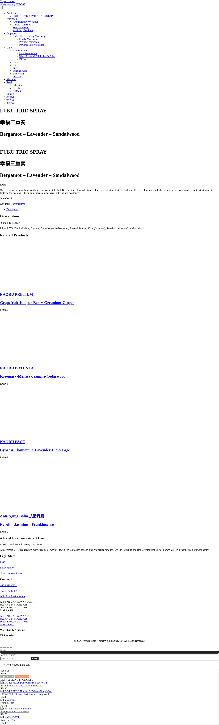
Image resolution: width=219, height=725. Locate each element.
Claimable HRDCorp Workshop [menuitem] (29, 36)
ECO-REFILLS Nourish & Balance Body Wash (25, 694)
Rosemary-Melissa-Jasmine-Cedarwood (32, 376)
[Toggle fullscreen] (4, 647)
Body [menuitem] (15, 62)
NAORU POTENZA (17, 368)
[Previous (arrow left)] (1, 650)
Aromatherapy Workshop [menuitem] (25, 21)
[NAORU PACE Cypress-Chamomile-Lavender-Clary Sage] (24, 435)
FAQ (2, 562)
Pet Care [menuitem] (17, 76)
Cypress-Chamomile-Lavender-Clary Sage (35, 450)
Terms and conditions (11, 573)
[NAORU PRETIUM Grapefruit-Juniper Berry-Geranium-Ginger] (24, 287)
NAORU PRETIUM (16, 294)
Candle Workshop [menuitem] (22, 24)
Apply (34, 658)
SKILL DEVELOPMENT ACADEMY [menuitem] (33, 16)
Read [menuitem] (9, 82)
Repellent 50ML (8, 720)
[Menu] (1, 7)
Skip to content (7, 1)
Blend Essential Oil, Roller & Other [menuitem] (37, 56)
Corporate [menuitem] (11, 33)
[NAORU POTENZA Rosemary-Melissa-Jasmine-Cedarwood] (24, 361)
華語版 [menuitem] (10, 99)
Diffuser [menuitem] (23, 59)
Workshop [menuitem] (11, 18)
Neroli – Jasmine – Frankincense (27, 524)
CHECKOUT (22, 676)
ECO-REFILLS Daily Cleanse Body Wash (22, 685)
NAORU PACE (12, 442)
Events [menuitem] (16, 88)
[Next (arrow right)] (4, 650)
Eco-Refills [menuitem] (18, 73)
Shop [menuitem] (9, 47)
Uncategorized (18, 203)
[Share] (7, 647)
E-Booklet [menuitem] (18, 91)
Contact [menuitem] (10, 93)
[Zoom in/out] (1, 647)
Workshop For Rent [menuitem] (23, 30)
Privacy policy (7, 567)
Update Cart (7, 677)
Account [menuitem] (10, 96)
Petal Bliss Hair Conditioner (14, 711)
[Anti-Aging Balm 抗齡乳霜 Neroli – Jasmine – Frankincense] (24, 508)
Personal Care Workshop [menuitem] (31, 44)
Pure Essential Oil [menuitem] (28, 53)
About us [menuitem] (11, 79)
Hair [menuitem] (15, 65)
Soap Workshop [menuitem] (21, 27)
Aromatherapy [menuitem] (20, 50)
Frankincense (7, 702)
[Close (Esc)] (11, 647)
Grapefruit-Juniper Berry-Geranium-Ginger (37, 303)
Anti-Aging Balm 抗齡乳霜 (22, 516)
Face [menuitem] (15, 67)
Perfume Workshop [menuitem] (29, 42)
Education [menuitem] (18, 85)
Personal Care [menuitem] (20, 70)
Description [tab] (12, 209)
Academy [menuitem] (11, 13)
